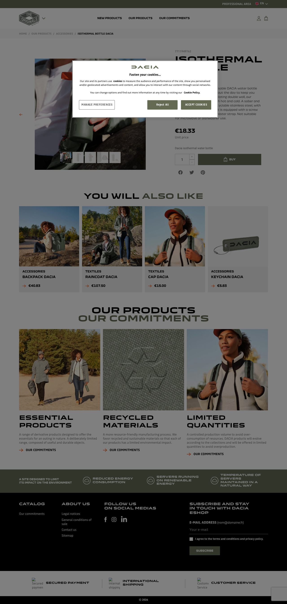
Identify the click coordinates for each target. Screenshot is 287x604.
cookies (117, 81)
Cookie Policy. (192, 92)
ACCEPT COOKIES (196, 104)
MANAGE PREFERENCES (96, 104)
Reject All (162, 104)
